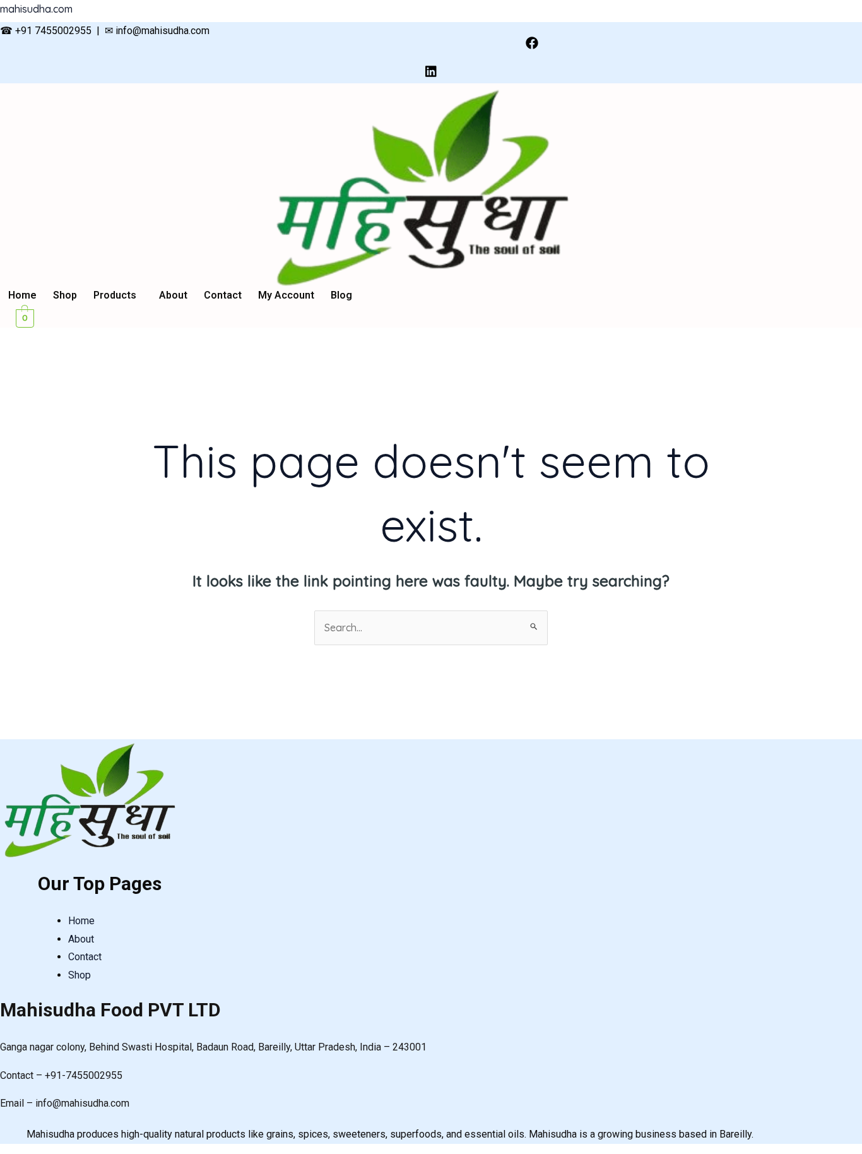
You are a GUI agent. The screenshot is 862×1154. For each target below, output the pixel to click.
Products (114, 295)
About (173, 295)
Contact (223, 295)
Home (22, 295)
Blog (341, 295)
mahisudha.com (36, 9)
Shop (65, 295)
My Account (286, 295)
